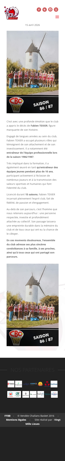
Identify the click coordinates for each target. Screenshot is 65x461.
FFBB (7, 415)
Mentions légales (15, 419)
